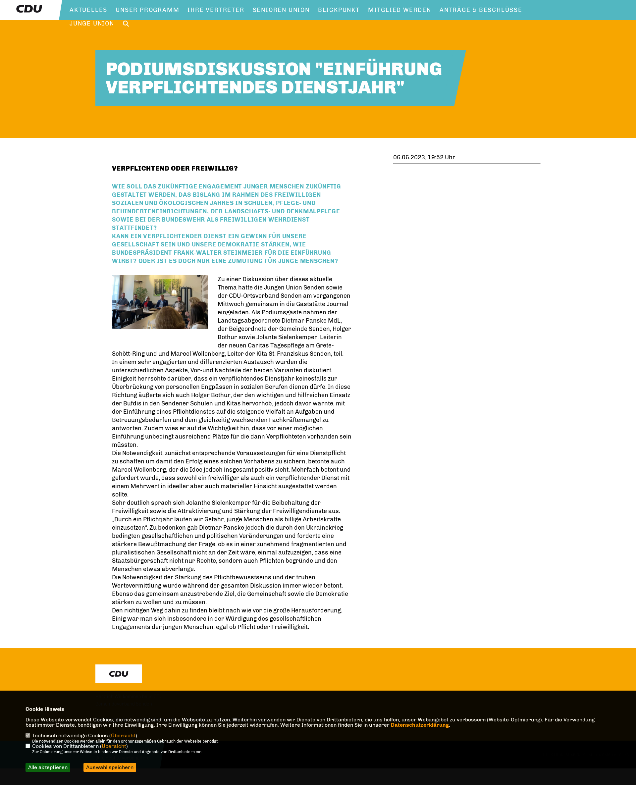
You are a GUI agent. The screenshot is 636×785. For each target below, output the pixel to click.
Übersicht (123, 735)
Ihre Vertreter (215, 10)
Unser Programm (147, 10)
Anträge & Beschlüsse (481, 10)
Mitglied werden (399, 10)
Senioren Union (281, 10)
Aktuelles (88, 10)
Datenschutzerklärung (420, 725)
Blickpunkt (339, 10)
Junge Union (92, 23)
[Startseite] (118, 674)
